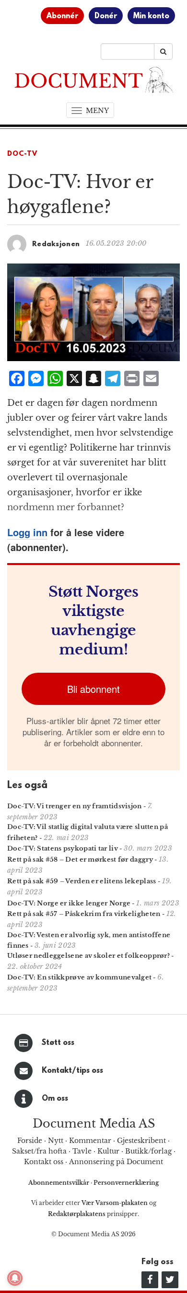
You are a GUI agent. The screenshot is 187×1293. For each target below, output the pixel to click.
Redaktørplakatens (76, 1214)
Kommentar (90, 1140)
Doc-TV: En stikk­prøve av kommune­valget (79, 977)
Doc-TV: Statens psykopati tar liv (62, 848)
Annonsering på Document (116, 1161)
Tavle (82, 1151)
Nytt (55, 1140)
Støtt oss (58, 1043)
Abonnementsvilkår (59, 1182)
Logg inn (27, 532)
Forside (29, 1140)
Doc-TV (22, 154)
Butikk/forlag (148, 1151)
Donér (105, 16)
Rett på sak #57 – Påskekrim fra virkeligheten (84, 914)
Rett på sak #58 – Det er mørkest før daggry (80, 859)
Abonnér (62, 16)
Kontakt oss (43, 1161)
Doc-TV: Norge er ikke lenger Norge (68, 903)
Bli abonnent (93, 689)
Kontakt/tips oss (72, 1071)
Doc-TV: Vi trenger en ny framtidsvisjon (74, 806)
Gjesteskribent (141, 1140)
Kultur (108, 1151)
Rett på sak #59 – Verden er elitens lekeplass (81, 881)
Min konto (151, 16)
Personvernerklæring (126, 1182)
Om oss (55, 1098)
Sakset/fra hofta (39, 1151)
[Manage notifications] (15, 1278)
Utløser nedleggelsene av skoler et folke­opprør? (88, 956)
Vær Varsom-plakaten (115, 1202)
